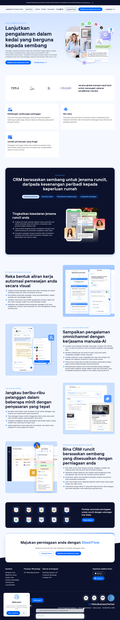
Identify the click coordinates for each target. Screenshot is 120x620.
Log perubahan (10, 585)
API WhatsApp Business (31, 572)
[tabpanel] (60, 225)
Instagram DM (47, 577)
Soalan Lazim (9, 577)
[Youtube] (30, 606)
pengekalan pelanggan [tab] (88, 196)
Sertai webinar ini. (85, 2)
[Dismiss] (92, 2)
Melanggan (37, 600)
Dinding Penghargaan (12, 580)
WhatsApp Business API (50, 572)
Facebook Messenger (49, 575)
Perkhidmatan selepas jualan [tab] (67, 196)
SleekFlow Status (11, 575)
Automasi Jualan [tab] (47, 196)
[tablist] (60, 196)
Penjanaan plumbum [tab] (31, 196)
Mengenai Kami (10, 572)
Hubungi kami (9, 582)
